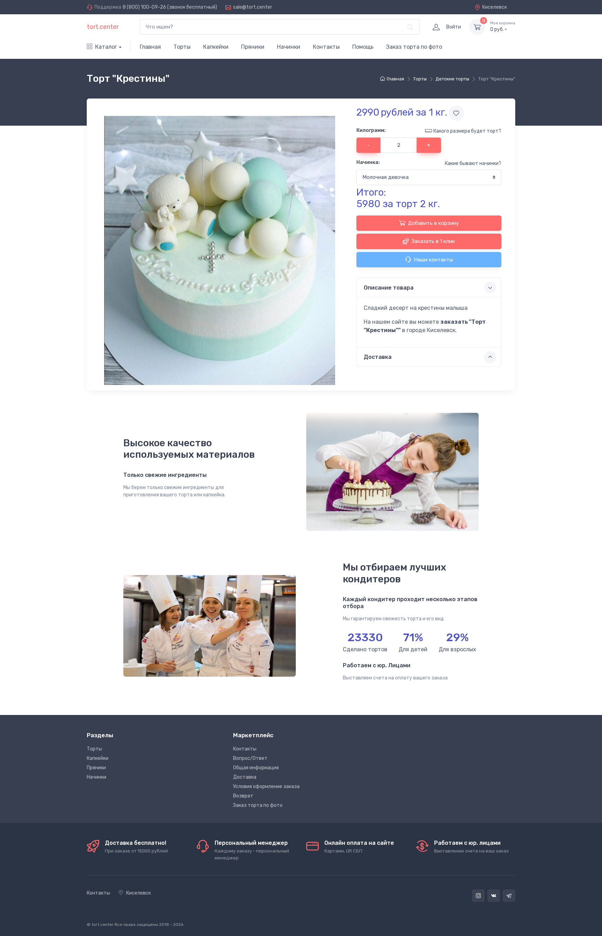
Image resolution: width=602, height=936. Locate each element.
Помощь (362, 47)
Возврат (243, 796)
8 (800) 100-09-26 (144, 7)
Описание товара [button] (389, 287)
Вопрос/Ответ (250, 758)
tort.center (102, 27)
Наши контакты (433, 260)
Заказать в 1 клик (433, 241)
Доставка (244, 777)
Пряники (252, 47)
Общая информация (256, 768)
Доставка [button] (378, 357)
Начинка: (368, 162)
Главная (150, 47)
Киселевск (494, 7)
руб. (502, 26)
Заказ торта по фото (414, 47)
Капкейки (216, 47)
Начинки (288, 47)
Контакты (326, 47)
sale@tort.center (252, 7)
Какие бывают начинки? (473, 163)
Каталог (106, 47)
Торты (182, 47)
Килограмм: (371, 130)
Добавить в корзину (433, 223)
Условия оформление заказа (266, 786)
